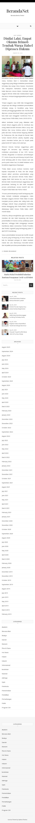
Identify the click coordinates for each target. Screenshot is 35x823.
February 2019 (6, 614)
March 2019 (6, 610)
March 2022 (6, 457)
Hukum (4, 657)
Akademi (4, 627)
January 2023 (6, 415)
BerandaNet (17, 11)
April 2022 (5, 453)
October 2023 (6, 377)
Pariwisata (5, 686)
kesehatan (5, 669)
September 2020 (7, 534)
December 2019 (7, 572)
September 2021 (7, 483)
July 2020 (5, 542)
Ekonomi (4, 644)
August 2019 (6, 589)
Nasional (4, 674)
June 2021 (5, 495)
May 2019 (5, 601)
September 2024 (7, 351)
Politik (4, 703)
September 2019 (7, 584)
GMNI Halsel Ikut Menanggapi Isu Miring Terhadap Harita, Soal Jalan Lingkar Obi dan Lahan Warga (18, 316)
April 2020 (5, 555)
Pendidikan (5, 695)
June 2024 (5, 364)
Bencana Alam (6, 631)
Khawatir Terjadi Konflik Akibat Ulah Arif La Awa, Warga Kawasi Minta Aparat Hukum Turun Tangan (18, 333)
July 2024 (5, 360)
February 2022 (6, 461)
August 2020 (6, 538)
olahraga (4, 678)
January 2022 (6, 466)
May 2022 (5, 449)
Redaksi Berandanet (10, 251)
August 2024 (6, 355)
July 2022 (5, 440)
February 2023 (6, 411)
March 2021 (6, 508)
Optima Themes (22, 819)
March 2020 (6, 559)
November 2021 (7, 474)
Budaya (4, 635)
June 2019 (5, 597)
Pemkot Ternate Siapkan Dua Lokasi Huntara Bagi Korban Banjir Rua (18, 308)
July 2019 (5, 593)
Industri (4, 661)
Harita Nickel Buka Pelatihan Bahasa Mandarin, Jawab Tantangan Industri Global (17, 300)
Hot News (17, 35)
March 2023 (6, 406)
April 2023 (5, 402)
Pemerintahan (6, 691)
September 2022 (7, 432)
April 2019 (5, 606)
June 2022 (5, 444)
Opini (3, 682)
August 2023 (6, 385)
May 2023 (5, 398)
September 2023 (7, 381)
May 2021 (5, 500)
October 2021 (6, 478)
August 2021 (6, 487)
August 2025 (6, 347)
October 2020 (6, 529)
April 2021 (5, 504)
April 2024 (5, 372)
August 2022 (6, 436)
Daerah (4, 640)
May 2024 (5, 368)
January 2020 (6, 567)
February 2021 (6, 512)
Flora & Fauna (6, 648)
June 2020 (5, 546)
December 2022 (7, 419)
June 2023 (5, 394)
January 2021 (6, 517)
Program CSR (6, 707)
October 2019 (6, 580)
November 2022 (7, 423)
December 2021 (7, 470)
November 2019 (7, 576)
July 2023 (5, 389)
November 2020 (7, 525)
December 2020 (7, 521)
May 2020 (5, 550)
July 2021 (5, 491)
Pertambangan (6, 699)
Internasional (6, 665)
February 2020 (6, 563)
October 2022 (6, 428)
